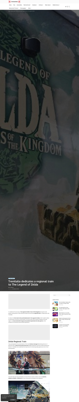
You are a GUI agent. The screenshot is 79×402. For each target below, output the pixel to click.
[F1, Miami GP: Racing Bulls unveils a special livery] (55, 326)
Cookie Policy (4, 397)
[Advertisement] (29, 301)
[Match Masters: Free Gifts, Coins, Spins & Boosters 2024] (55, 314)
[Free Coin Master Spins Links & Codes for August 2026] (55, 304)
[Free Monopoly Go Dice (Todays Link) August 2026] (55, 309)
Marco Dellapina (11, 287)
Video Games (11, 278)
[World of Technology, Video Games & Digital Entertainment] (14, 1)
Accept (13, 399)
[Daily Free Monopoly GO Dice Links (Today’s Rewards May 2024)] (55, 320)
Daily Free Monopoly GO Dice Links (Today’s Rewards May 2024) (65, 319)
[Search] (69, 6)
